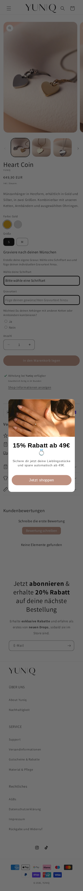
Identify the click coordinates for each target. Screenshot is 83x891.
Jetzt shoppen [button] (41, 480)
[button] (69, 404)
